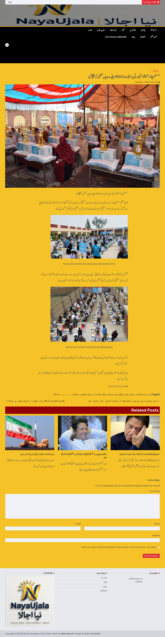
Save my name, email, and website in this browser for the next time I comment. (118, 547)
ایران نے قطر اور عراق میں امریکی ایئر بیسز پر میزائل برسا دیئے (37, 454)
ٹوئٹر (105, 582)
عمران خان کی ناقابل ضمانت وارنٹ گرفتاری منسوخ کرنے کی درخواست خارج (140, 454)
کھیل (123, 30)
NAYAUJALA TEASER (135, 580)
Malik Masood (67, 633)
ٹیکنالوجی (142, 37)
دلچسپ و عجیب (101, 30)
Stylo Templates (92, 633)
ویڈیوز (133, 37)
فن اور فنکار (113, 30)
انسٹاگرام (103, 590)
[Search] (7, 45)
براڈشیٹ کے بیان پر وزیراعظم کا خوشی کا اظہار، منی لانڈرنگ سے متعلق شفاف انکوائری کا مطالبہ (84, 456)
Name (157, 523)
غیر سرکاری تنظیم (109, 394)
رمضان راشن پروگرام (126, 394)
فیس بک (104, 577)
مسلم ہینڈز (65, 394)
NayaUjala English (115, 37)
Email (78, 523)
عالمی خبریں (133, 30)
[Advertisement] (46, 45)
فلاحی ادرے (96, 394)
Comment (154, 491)
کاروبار (90, 30)
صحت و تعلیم (153, 37)
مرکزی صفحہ (153, 30)
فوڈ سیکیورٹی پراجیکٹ (81, 394)
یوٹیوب (104, 586)
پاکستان (143, 30)
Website (156, 535)
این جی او (147, 394)
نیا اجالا (56, 394)
